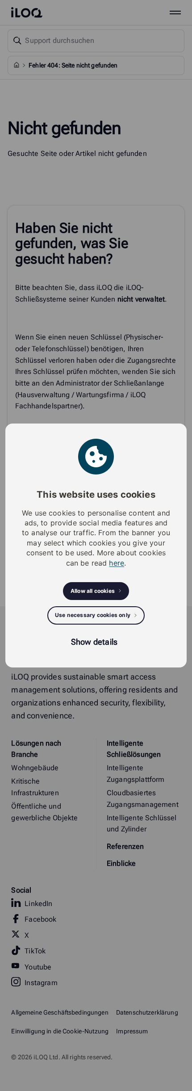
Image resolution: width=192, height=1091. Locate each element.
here (116, 562)
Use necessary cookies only (92, 615)
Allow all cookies (93, 590)
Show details (94, 641)
